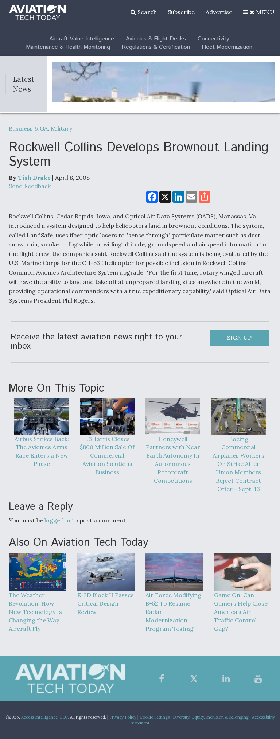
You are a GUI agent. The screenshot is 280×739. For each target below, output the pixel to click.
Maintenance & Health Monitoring (68, 47)
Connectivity (213, 39)
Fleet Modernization (227, 47)
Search (146, 12)
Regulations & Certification (156, 47)
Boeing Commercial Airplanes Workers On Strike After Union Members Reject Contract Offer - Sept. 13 (238, 464)
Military (61, 128)
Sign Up (239, 337)
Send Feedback (30, 186)
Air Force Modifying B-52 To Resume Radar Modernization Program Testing (173, 611)
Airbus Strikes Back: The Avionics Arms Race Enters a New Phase (42, 451)
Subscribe (181, 12)
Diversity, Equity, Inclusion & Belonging (211, 717)
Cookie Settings (155, 717)
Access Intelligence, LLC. (45, 717)
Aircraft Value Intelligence (81, 39)
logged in (57, 520)
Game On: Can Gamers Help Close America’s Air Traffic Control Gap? (241, 611)
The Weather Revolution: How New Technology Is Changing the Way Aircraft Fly (35, 611)
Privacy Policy (122, 717)
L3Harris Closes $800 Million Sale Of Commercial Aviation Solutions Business (107, 455)
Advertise (219, 12)
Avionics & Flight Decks (156, 39)
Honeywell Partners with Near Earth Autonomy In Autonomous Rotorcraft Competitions (173, 459)
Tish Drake (34, 177)
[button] (259, 12)
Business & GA (28, 128)
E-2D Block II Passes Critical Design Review (105, 603)
